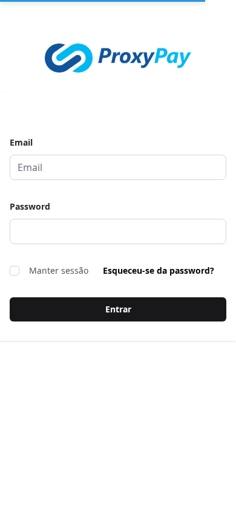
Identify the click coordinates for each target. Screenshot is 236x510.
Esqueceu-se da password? (158, 270)
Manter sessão (58, 270)
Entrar (118, 309)
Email (21, 142)
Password (30, 206)
